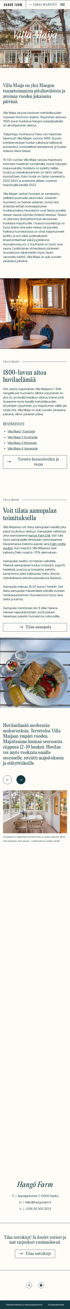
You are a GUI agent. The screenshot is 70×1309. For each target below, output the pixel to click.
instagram (41, 1285)
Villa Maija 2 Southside (22, 437)
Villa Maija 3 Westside (22, 443)
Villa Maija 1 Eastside (21, 431)
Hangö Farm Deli (39, 535)
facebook (29, 1285)
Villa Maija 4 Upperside (22, 448)
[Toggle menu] (62, 4)
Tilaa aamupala (38, 627)
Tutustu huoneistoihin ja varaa (38, 462)
